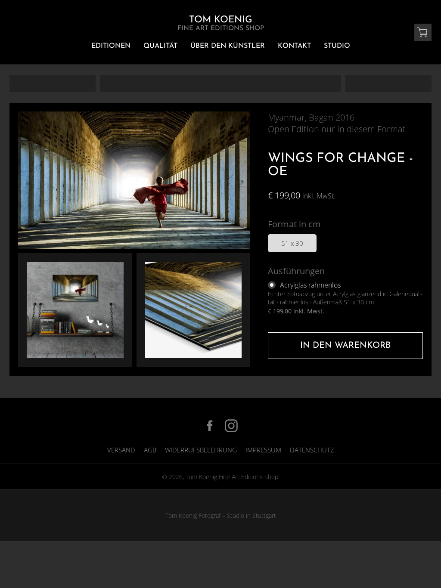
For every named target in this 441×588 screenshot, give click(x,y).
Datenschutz (312, 450)
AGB (150, 450)
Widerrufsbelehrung (201, 450)
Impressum (263, 450)
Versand (121, 450)
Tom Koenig (220, 23)
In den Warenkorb (345, 345)
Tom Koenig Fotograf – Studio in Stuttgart (220, 515)
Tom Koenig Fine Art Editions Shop (232, 477)
